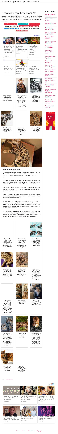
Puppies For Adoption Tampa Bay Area (50, 33)
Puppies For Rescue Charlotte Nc (50, 15)
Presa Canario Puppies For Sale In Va (50, 80)
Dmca (17, 431)
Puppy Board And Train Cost (49, 106)
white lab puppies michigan (11, 26)
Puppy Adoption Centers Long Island (50, 66)
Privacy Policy (31, 431)
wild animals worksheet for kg (11, 28)
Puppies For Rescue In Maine (50, 19)
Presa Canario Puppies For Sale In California (50, 101)
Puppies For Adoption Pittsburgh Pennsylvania (50, 90)
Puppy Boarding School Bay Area (49, 46)
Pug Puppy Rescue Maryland (49, 37)
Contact (23, 431)
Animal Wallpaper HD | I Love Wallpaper (21, 1)
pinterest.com (9, 379)
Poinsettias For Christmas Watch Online (49, 51)
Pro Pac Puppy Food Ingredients (50, 57)
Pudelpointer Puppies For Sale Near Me (50, 70)
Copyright (39, 431)
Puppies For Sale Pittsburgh (49, 75)
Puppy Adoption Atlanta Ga (49, 61)
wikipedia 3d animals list (22, 30)
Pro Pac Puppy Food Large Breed (50, 96)
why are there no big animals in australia (29, 28)
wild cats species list (23, 24)
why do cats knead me (34, 24)
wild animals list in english (10, 24)
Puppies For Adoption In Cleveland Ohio (50, 24)
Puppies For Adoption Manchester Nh (50, 42)
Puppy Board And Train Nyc (49, 85)
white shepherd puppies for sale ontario (29, 26)
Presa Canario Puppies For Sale (49, 28)
